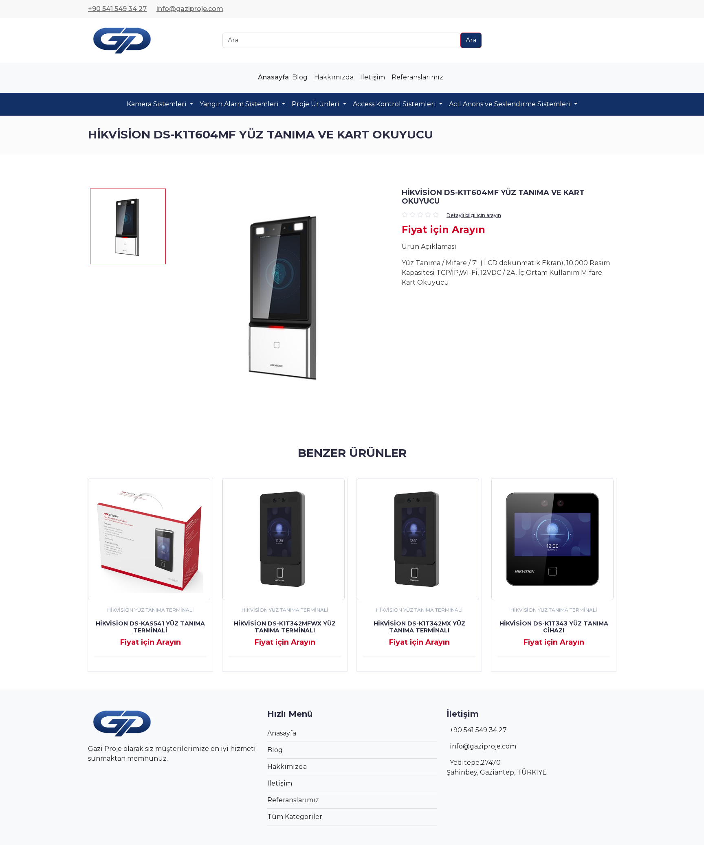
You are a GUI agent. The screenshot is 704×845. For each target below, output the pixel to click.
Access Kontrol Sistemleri (395, 104)
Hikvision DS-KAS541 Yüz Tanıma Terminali (150, 627)
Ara (471, 40)
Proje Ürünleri (316, 104)
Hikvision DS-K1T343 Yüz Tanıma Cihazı (553, 627)
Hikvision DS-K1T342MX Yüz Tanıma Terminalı (419, 627)
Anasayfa (273, 77)
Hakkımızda (334, 77)
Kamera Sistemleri (157, 104)
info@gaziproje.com (189, 9)
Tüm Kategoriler (294, 817)
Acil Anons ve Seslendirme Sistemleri (510, 104)
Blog (300, 77)
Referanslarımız (417, 77)
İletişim (372, 77)
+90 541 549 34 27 (117, 9)
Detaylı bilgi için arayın (474, 215)
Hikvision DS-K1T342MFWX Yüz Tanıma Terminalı (285, 627)
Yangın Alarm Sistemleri (240, 104)
